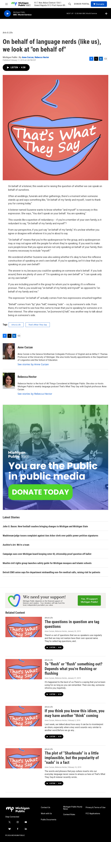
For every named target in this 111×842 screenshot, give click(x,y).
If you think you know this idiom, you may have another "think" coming (74, 713)
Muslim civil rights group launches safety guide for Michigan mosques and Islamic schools (47, 563)
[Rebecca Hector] (9, 381)
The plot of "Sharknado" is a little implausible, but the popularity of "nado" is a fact (72, 758)
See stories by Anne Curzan (33, 364)
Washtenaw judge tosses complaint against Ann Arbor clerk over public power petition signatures (50, 535)
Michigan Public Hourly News (72, 808)
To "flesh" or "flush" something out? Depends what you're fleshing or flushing (73, 669)
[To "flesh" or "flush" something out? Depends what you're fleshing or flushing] (23, 669)
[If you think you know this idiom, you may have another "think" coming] (23, 716)
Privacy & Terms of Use (95, 807)
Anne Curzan (28, 57)
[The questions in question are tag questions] (23, 627)
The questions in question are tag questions (72, 624)
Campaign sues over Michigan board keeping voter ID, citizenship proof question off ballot (47, 554)
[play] (7, 13)
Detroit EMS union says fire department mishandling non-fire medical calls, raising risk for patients (51, 572)
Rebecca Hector (42, 57)
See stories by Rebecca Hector (35, 393)
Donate (100, 4)
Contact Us (45, 807)
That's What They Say (37, 325)
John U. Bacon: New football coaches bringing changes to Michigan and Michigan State (45, 526)
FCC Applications (93, 814)
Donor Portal (81, 4)
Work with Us (46, 814)
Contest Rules (69, 815)
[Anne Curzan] (9, 351)
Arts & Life (8, 32)
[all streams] (107, 13)
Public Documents (48, 820)
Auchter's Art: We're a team (16, 544)
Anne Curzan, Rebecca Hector (56, 631)
